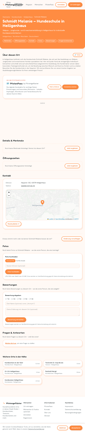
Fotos (40, 41)
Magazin (29, 5)
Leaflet (51, 219)
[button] (42, 202)
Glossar (47, 416)
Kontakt (31, 41)
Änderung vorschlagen (72, 239)
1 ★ (8, 299)
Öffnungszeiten (20, 41)
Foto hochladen (13, 272)
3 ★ (20, 299)
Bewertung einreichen (16, 320)
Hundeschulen (17, 17)
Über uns (47, 413)
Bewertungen (50, 41)
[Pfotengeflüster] (4, 4)
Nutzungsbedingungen (73, 413)
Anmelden (61, 5)
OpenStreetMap (60, 219)
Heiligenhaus (28, 17)
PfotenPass (49, 5)
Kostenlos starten (70, 87)
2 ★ (14, 299)
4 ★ (26, 299)
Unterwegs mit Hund (18, 5)
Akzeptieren (75, 428)
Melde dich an (10, 343)
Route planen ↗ (13, 224)
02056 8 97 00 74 (28, 186)
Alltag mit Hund (9, 4)
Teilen (77, 55)
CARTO (76, 219)
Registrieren (27, 418)
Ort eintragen (75, 5)
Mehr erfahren (54, 87)
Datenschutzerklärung (73, 409)
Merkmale (7, 41)
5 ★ (32, 299)
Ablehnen (62, 428)
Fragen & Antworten (65, 41)
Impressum (69, 406)
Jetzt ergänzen (72, 148)
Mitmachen (39, 5)
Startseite (6, 17)
